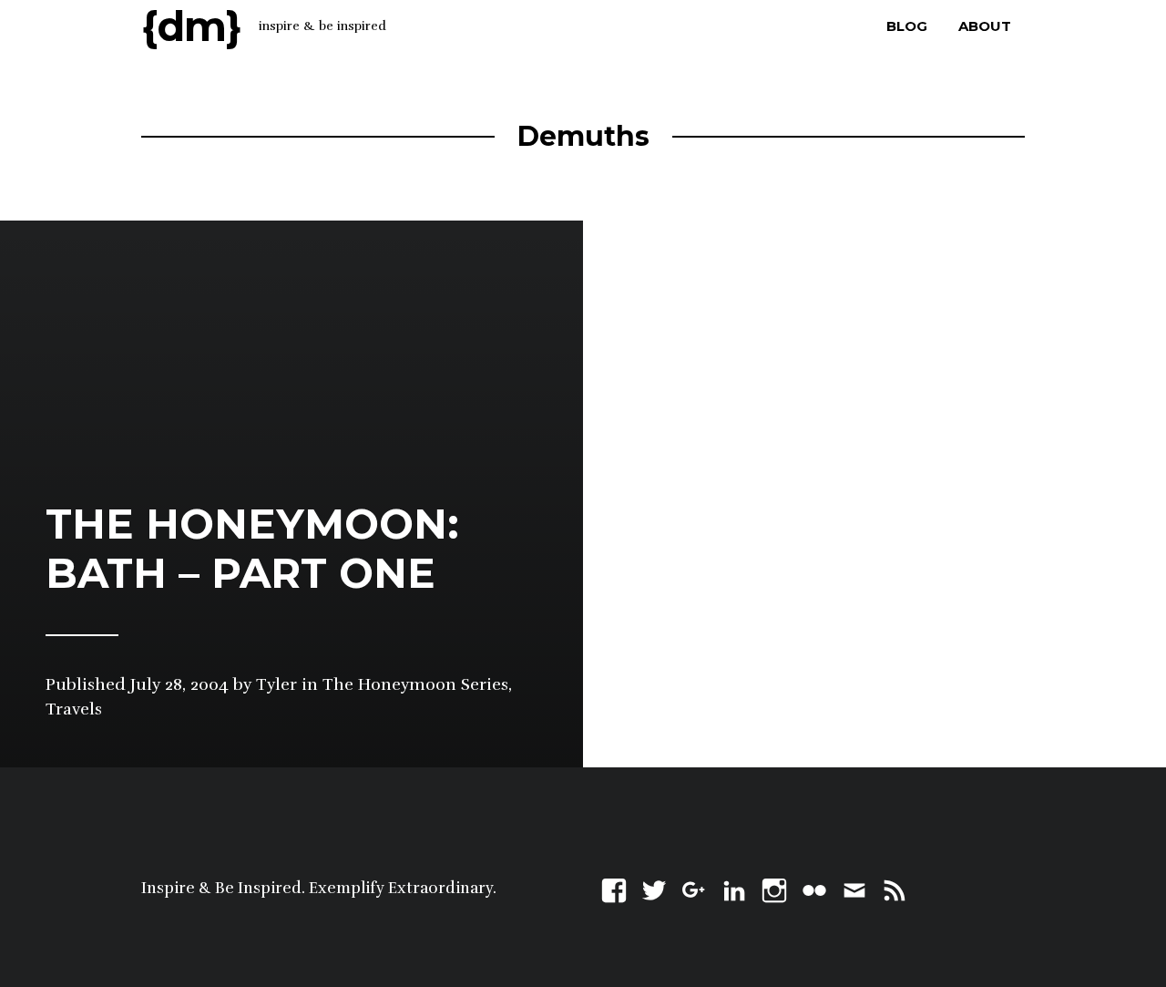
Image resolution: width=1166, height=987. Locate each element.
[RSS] (894, 888)
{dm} (191, 26)
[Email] (854, 888)
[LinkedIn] (734, 888)
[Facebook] (614, 888)
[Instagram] (774, 888)
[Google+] (694, 888)
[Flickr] (814, 888)
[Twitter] (654, 888)
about (984, 26)
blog (906, 26)
